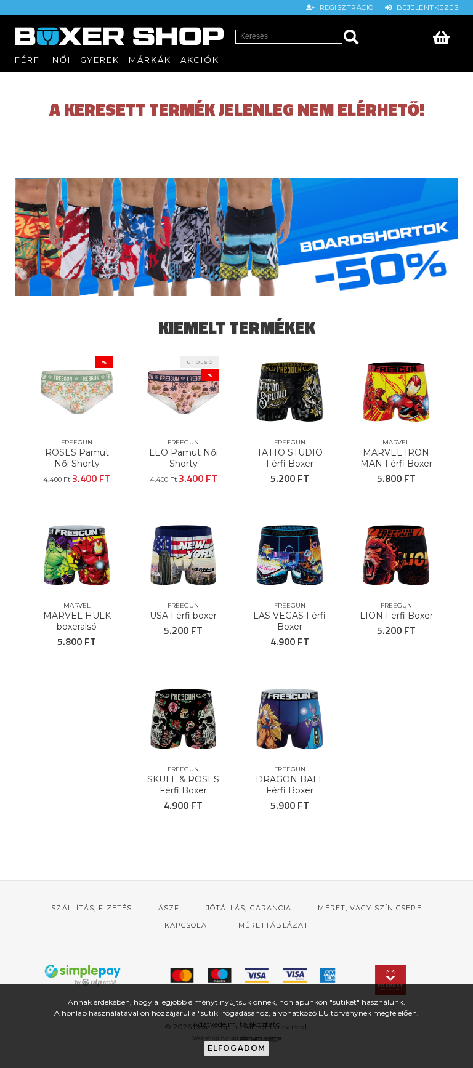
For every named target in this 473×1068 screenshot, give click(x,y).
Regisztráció (345, 7)
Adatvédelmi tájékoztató (236, 1024)
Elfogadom (237, 1048)
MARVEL (396, 442)
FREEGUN (76, 442)
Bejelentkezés (425, 7)
